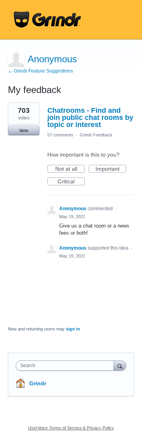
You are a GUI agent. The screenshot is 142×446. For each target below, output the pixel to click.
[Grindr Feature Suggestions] (47, 20)
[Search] (120, 365)
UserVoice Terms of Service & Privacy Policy (71, 427)
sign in (73, 329)
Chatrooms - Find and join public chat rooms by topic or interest (90, 117)
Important (110, 169)
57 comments (60, 134)
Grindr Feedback (96, 134)
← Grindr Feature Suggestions (40, 71)
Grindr (37, 383)
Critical (71, 181)
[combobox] (67, 365)
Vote (23, 130)
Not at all (70, 169)
